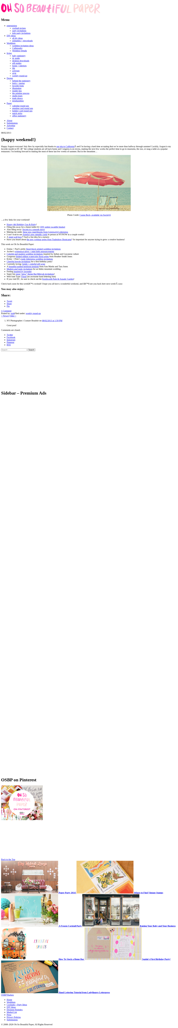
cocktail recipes (19, 28)
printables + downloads (22, 41)
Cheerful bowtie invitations (18, 261)
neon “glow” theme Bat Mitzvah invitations (35, 274)
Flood (23, 276)
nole (13, 313)
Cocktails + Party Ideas (17, 1005)
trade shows (17, 98)
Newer (5, 316)
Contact (10, 128)
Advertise (11, 125)
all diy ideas (17, 38)
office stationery (19, 116)
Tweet (9, 301)
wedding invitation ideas (23, 46)
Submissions (12, 123)
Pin (8, 306)
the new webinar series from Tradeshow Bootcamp (49, 239)
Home (9, 1000)
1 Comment (6, 311)
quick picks (17, 113)
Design (10, 78)
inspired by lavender (23, 271)
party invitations (19, 30)
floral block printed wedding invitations (43, 249)
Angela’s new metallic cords (35, 234)
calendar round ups (20, 106)
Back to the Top (8, 859)
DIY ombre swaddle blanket (52, 227)
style (14, 73)
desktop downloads (20, 61)
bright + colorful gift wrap (33, 264)
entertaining (12, 25)
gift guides (16, 63)
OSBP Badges (7, 995)
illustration (16, 88)
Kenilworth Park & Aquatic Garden (58, 279)
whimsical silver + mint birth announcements (34, 251)
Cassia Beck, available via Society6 (95, 215)
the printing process (20, 93)
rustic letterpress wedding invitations (37, 259)
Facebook (11, 337)
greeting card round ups (22, 108)
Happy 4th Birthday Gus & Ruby (21, 224)
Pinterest (10, 342)
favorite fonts (18, 86)
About (9, 120)
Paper (9, 103)
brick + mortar (18, 83)
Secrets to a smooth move (33, 229)
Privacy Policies (14, 1017)
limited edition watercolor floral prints (32, 256)
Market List (12, 1012)
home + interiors (19, 66)
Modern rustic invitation (19, 269)
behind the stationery (21, 81)
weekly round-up (19, 76)
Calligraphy (17, 48)
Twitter (10, 335)
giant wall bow (15, 237)
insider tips (17, 91)
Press (9, 1015)
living (9, 53)
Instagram (11, 340)
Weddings (11, 43)
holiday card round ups (22, 111)
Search (31, 350)
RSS (9, 345)
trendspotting (18, 101)
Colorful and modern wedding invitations (25, 254)
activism (15, 71)
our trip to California (65, 146)
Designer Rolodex (15, 1010)
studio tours (17, 96)
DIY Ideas (11, 36)
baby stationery (19, 56)
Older (12, 316)
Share (9, 303)
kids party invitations (21, 33)
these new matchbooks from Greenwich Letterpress (45, 232)
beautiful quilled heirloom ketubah (24, 266)
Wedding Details (19, 51)
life (13, 68)
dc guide (16, 58)
